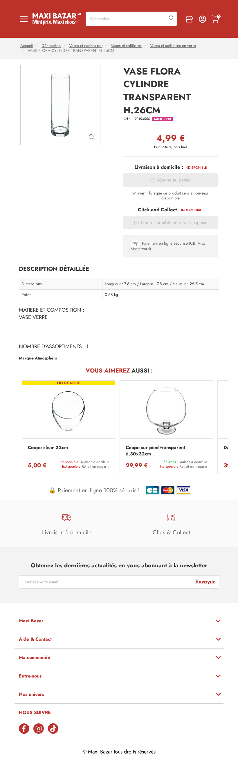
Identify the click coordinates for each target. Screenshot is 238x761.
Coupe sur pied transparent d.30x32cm (155, 450)
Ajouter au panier (174, 180)
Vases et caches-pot (85, 45)
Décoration (51, 45)
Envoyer (205, 581)
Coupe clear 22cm (48, 447)
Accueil (26, 45)
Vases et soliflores (126, 45)
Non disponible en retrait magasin (174, 222)
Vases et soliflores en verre (173, 45)
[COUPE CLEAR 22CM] (68, 410)
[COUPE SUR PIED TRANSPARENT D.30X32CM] (166, 410)
